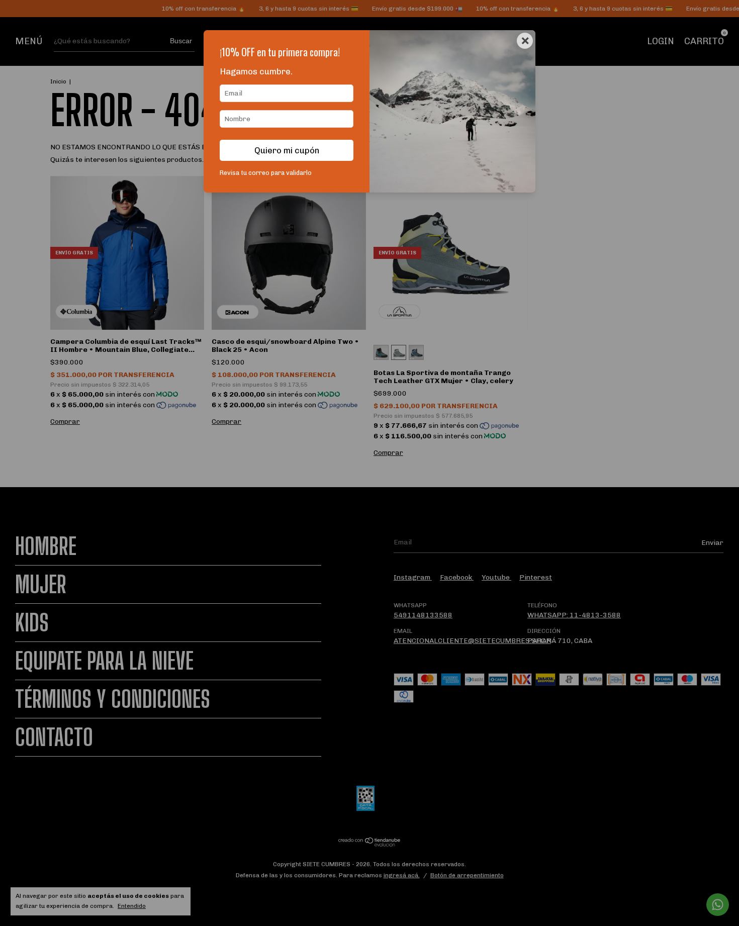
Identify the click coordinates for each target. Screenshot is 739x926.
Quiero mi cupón (286, 150)
